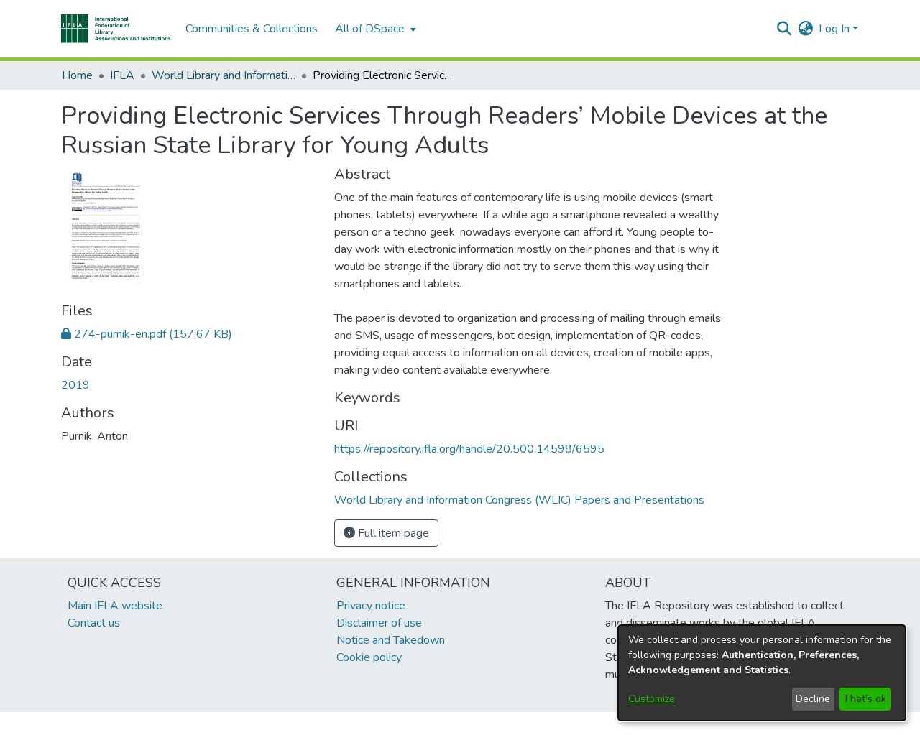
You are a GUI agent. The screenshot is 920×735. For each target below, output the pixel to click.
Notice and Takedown (390, 640)
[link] (146, 334)
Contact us (94, 623)
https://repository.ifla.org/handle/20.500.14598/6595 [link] (469, 449)
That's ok (864, 699)
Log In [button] (835, 29)
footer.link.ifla (396, 723)
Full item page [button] (392, 533)
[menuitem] (374, 28)
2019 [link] (75, 385)
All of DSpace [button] (370, 29)
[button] (116, 28)
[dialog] (762, 673)
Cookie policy (369, 657)
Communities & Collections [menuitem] (251, 29)
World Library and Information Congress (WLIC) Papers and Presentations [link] (223, 75)
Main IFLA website (115, 606)
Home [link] (77, 75)
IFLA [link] (122, 75)
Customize (651, 699)
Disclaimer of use (379, 623)
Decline (813, 699)
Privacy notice (370, 606)
